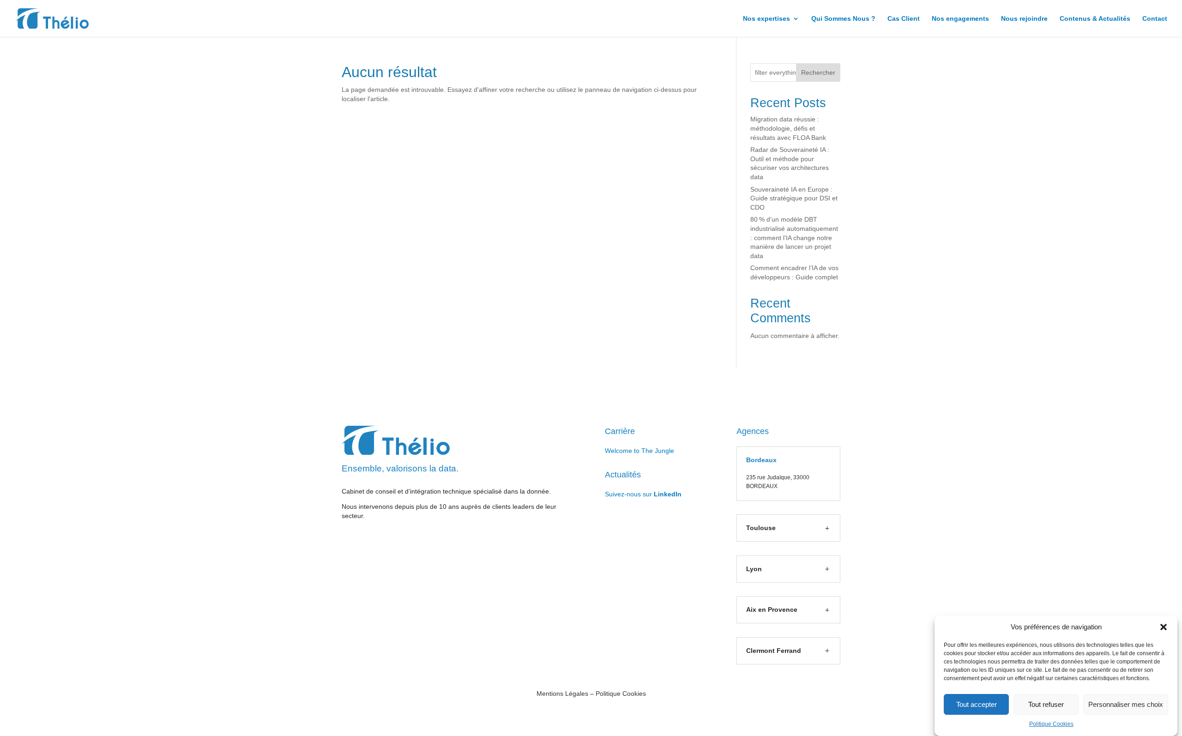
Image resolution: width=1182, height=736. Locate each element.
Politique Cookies (1051, 724)
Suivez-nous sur (643, 494)
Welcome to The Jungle (639, 450)
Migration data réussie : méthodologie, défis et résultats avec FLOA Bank (788, 128)
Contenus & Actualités (1095, 18)
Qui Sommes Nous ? (843, 18)
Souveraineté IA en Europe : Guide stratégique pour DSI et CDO (794, 198)
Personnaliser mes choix (1125, 704)
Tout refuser (1046, 704)
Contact (1154, 18)
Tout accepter (976, 704)
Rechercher (818, 72)
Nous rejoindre (1024, 18)
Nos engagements (960, 18)
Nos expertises (766, 18)
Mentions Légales (562, 693)
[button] (1163, 627)
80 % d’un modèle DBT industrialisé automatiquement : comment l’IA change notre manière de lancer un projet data (794, 237)
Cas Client (903, 18)
